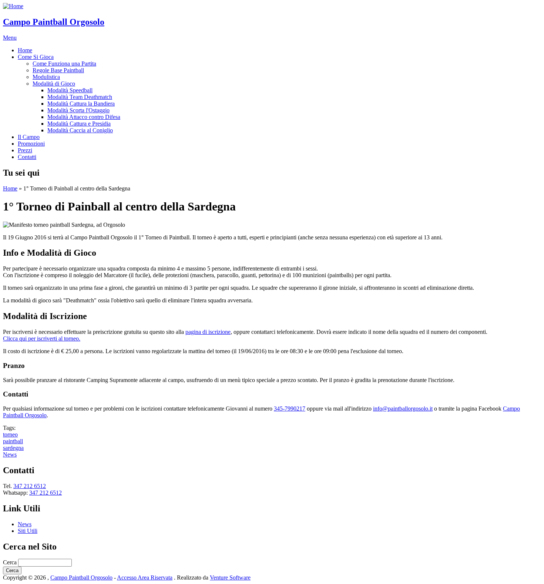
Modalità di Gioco (54, 83)
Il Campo (29, 137)
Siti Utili (27, 531)
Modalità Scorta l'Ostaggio (78, 110)
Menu (10, 37)
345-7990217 (289, 408)
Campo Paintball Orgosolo (53, 22)
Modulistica (46, 77)
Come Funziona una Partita (64, 63)
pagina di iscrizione (208, 332)
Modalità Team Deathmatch (79, 97)
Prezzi (25, 150)
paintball (13, 441)
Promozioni (31, 143)
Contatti (27, 157)
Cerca (10, 562)
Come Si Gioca (36, 57)
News (10, 454)
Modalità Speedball (70, 90)
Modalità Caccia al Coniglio (80, 130)
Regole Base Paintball (58, 70)
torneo (10, 434)
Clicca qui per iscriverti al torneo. (41, 338)
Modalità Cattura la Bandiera (81, 103)
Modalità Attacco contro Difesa (83, 117)
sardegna (13, 448)
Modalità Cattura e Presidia (79, 123)
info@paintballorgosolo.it (403, 408)
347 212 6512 (29, 486)
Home (25, 50)
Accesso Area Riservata (144, 577)
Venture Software (230, 577)
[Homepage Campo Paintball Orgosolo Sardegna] (13, 6)
